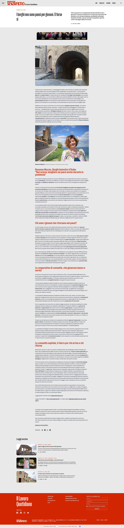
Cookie (102, 520)
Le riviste (50, 498)
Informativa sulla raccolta (49, 526)
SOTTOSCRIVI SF (51, 500)
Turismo (49, 444)
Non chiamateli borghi (53, 399)
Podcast (114, 3)
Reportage (50, 496)
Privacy (98, 520)
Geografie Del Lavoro (21, 10)
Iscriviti (97, 509)
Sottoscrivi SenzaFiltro (41, 425)
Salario (55, 458)
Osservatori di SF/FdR (71, 498)
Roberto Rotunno (43, 465)
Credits (106, 520)
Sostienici (108, 3)
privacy (103, 506)
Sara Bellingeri (76, 23)
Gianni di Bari (43, 479)
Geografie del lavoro (57, 395)
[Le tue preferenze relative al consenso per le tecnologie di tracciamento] (122, 525)
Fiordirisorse (68, 496)
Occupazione (50, 458)
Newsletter (101, 3)
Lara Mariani (43, 452)
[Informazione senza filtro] (21, 520)
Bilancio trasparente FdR (72, 500)
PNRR (49, 471)
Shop (96, 3)
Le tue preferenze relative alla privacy (67, 526)
